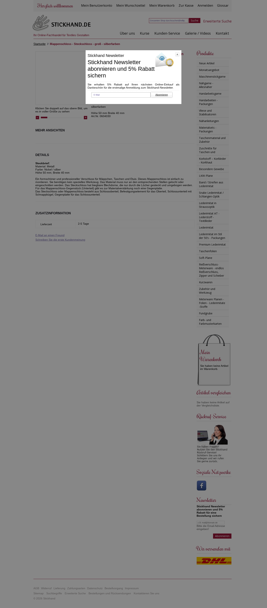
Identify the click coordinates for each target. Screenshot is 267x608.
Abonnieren (161, 94)
